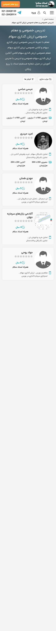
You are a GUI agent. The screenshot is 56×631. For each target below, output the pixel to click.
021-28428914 (9, 14)
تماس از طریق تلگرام (19, 12)
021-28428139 (9, 11)
